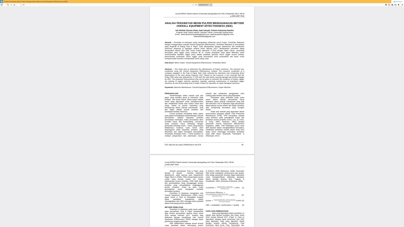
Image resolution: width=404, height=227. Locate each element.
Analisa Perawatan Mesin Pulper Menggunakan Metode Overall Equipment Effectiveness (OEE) (36, 1)
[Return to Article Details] (1, 1)
